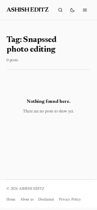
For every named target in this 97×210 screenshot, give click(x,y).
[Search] (60, 10)
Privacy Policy (70, 199)
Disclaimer (46, 199)
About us (27, 199)
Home (10, 199)
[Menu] (84, 10)
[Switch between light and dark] (72, 10)
